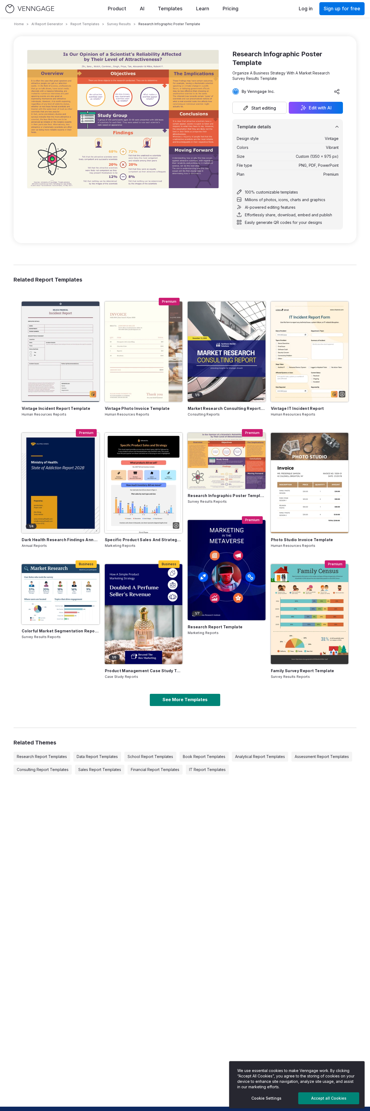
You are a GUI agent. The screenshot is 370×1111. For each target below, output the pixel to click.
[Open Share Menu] (337, 91)
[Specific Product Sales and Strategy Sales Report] (144, 483)
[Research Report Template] (226, 570)
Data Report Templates (97, 756)
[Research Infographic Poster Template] (226, 461)
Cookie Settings (266, 1098)
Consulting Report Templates (43, 769)
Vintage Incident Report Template (56, 408)
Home (19, 24)
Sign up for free (342, 8)
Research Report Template (215, 627)
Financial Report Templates (155, 769)
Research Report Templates (42, 756)
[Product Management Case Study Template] (144, 614)
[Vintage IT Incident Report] (310, 352)
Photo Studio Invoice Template (302, 539)
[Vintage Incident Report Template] (60, 352)
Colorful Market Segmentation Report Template (60, 631)
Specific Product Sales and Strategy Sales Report (144, 539)
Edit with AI (320, 107)
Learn (202, 8)
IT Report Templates (207, 769)
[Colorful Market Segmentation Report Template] (60, 594)
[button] (259, 108)
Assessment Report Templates (322, 756)
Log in (306, 8)
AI (142, 8)
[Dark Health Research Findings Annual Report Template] (60, 483)
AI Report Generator (47, 24)
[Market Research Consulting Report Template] (226, 352)
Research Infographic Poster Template (226, 495)
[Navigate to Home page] (29, 8)
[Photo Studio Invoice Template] (310, 483)
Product (117, 8)
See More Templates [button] (185, 699)
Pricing (230, 8)
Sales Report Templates (99, 769)
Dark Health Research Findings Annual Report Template (60, 539)
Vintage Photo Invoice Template (137, 408)
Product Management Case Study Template (144, 670)
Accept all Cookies (328, 1098)
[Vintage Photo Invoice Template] (144, 352)
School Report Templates (150, 756)
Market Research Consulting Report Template (226, 408)
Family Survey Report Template (302, 670)
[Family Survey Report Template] (310, 614)
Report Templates (84, 24)
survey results (119, 24)
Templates (170, 8)
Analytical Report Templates (260, 756)
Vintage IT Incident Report (297, 408)
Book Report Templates (204, 756)
